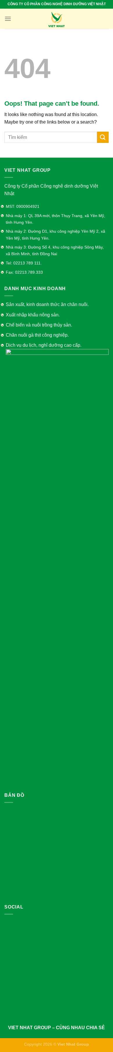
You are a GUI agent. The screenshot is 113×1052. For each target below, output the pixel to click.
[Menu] (7, 19)
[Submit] (103, 137)
